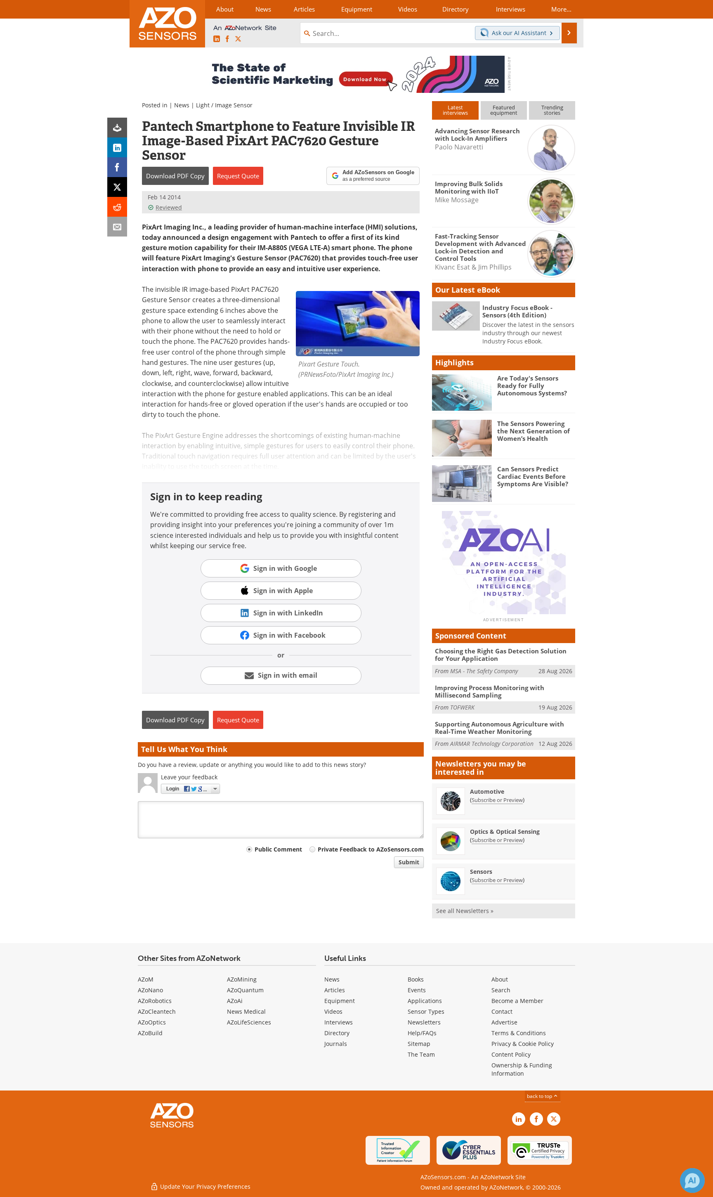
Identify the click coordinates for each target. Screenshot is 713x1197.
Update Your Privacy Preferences (204, 1186)
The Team (421, 1054)
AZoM (145, 979)
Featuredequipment (503, 110)
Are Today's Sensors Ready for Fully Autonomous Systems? (532, 385)
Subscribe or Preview (497, 800)
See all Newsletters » (464, 911)
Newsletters (424, 1022)
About (499, 979)
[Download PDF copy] (117, 127)
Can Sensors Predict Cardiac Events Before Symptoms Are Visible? (532, 476)
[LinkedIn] (117, 147)
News (181, 105)
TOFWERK (462, 707)
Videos (333, 1011)
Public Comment (278, 849)
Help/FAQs (422, 1033)
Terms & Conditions (518, 1033)
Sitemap (419, 1044)
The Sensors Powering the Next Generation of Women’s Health (533, 430)
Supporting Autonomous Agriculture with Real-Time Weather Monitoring (499, 728)
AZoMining (242, 979)
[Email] (117, 227)
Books (416, 979)
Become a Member (517, 1001)
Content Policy (511, 1054)
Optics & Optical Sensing (505, 831)
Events (417, 990)
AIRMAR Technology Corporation (492, 744)
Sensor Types (426, 1011)
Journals (335, 1044)
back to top (540, 1096)
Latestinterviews (455, 110)
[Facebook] (117, 167)
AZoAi (235, 1001)
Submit (409, 862)
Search (500, 990)
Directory (336, 1033)
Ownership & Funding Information (521, 1069)
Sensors (481, 871)
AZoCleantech (157, 1011)
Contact (501, 1011)
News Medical (246, 1011)
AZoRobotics (155, 1001)
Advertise (504, 1022)
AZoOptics (152, 1022)
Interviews (338, 1022)
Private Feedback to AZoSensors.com (371, 849)
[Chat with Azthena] (692, 1180)
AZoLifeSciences (249, 1022)
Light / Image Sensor (224, 105)
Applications (425, 1001)
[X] (117, 187)
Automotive (487, 791)
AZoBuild (150, 1033)
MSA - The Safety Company (484, 671)
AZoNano (150, 990)
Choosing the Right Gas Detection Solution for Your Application (501, 654)
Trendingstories (552, 110)
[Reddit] (117, 207)
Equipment (339, 1001)
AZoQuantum (245, 990)
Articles (334, 990)
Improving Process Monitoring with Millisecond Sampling (489, 691)
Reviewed (169, 207)
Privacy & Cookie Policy (522, 1044)
